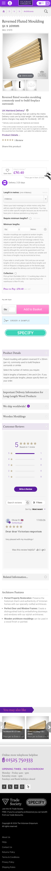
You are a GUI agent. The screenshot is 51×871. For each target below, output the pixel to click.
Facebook (4, 787)
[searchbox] (15, 502)
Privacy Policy (8, 862)
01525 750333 (19, 760)
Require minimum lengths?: (16, 218)
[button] (25, 353)
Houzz (28, 787)
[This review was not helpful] (43, 549)
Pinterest (16, 787)
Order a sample (20, 321)
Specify (36, 803)
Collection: (8, 273)
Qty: (5, 309)
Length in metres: (17, 192)
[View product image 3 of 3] (31, 85)
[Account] (11, 3)
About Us (6, 837)
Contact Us (7, 847)
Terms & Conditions (10, 857)
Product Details (10, 135)
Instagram (22, 787)
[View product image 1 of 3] (8, 85)
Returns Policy (8, 852)
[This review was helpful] (38, 549)
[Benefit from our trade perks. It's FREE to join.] (12, 802)
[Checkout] (47, 3)
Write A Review (25, 489)
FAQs (4, 842)
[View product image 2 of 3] (19, 85)
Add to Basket (33, 309)
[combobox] (25, 199)
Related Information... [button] (15, 577)
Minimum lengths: (12, 224)
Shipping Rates (8, 867)
